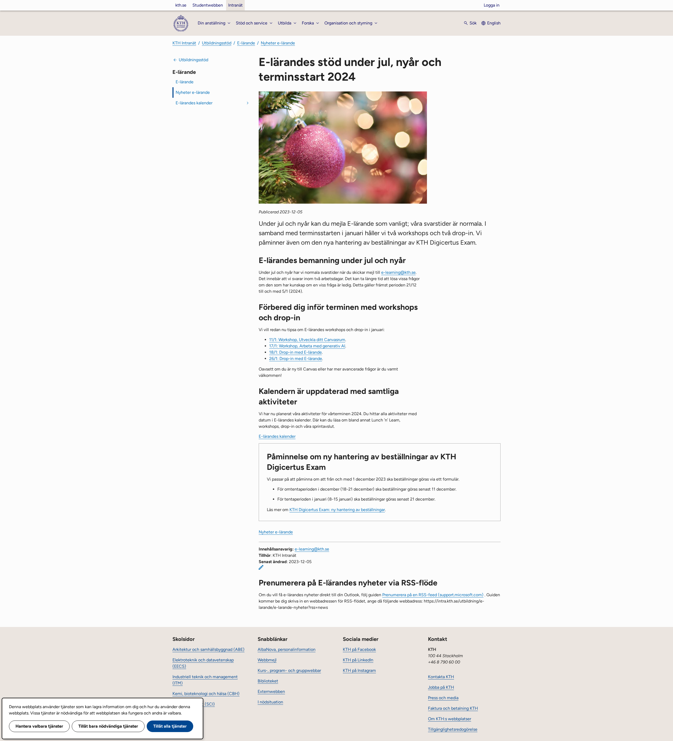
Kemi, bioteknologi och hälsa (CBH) (205, 693)
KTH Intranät (184, 42)
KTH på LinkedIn (358, 659)
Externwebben (271, 691)
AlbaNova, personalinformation (286, 649)
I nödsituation (270, 701)
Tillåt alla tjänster (170, 726)
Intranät (235, 5)
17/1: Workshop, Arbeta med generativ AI (307, 345)
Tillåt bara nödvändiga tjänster (108, 726)
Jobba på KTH (441, 687)
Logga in (491, 5)
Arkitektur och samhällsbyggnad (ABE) (208, 649)
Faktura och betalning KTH (453, 708)
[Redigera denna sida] (261, 567)
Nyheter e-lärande (278, 42)
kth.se (180, 5)
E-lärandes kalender (194, 102)
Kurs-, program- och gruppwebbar (289, 670)
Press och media (443, 697)
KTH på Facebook (359, 649)
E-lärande (246, 42)
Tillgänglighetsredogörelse (452, 729)
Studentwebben (207, 5)
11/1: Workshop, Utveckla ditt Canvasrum (307, 339)
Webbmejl (267, 659)
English (494, 22)
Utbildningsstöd (216, 42)
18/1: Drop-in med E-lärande (295, 352)
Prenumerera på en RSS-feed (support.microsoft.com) (432, 594)
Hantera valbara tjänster (39, 726)
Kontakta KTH (441, 676)
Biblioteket (268, 680)
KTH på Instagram (359, 670)
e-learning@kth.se (398, 272)
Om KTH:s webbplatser (449, 718)
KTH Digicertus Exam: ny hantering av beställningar (337, 509)
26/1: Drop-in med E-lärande (295, 358)
